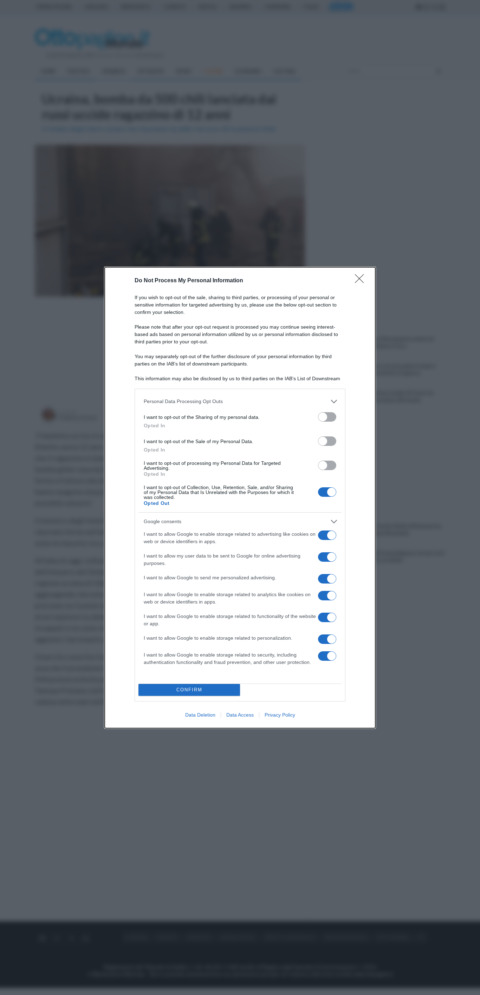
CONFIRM (189, 689)
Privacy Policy (280, 715)
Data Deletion (200, 715)
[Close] (361, 281)
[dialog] (240, 497)
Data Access (240, 715)
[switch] (327, 417)
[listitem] (240, 401)
